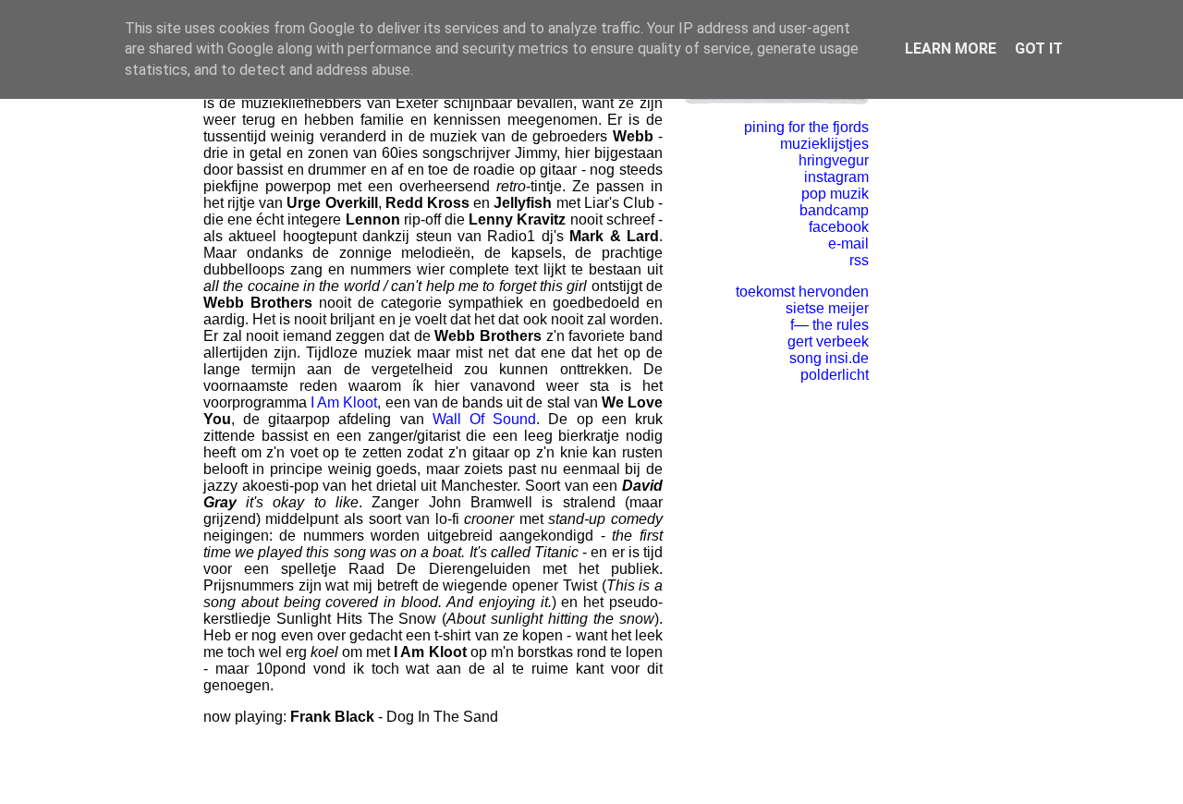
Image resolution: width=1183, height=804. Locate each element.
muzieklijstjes (824, 144)
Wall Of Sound (484, 419)
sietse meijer (827, 308)
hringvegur (834, 160)
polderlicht (834, 375)
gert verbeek (828, 341)
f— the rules (829, 325)
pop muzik (835, 193)
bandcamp (834, 210)
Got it (1039, 48)
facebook (839, 227)
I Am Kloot (344, 402)
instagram (836, 177)
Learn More (950, 48)
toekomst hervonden (802, 291)
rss (859, 260)
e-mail (848, 243)
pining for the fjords (806, 127)
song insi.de (829, 358)
